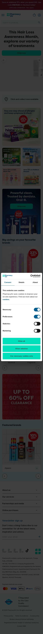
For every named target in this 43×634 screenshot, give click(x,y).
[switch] (37, 316)
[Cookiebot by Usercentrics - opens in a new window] (30, 276)
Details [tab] (21, 282)
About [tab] (35, 282)
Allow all (21, 341)
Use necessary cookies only (21, 356)
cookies (6, 299)
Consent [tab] (7, 282)
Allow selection (21, 349)
